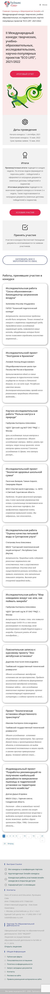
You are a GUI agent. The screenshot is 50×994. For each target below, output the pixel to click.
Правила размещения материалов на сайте (24, 979)
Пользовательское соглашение (19, 960)
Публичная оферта (14, 957)
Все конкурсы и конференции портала (25, 869)
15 (33, 836)
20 (42, 836)
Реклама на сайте (14, 975)
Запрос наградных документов (19, 968)
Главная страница (11, 11)
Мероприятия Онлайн (31, 11)
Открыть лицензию (13, 946)
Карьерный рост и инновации (21, 885)
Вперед (10, 844)
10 (25, 836)
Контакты (11, 971)
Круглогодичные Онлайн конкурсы (23, 873)
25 (5, 844)
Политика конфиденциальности (20, 964)
